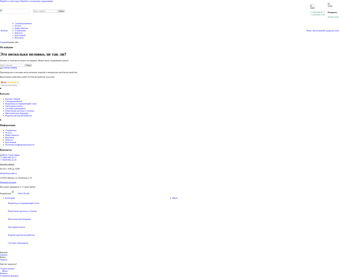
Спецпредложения (13, 101)
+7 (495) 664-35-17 (317, 12)
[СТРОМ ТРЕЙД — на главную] (8, 68)
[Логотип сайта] (14, 13)
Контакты (9, 137)
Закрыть (3, 255)
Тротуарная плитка (14, 106)
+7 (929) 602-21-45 (317, 15)
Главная (3, 42)
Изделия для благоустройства (18, 115)
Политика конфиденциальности (19, 145)
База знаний (10, 142)
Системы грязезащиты (15, 108)
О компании (10, 130)
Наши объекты (12, 135)
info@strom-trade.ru (8, 173)
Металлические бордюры (16, 113)
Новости (9, 140)
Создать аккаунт (7, 268)
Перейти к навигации (10, 1)
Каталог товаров (12, 99)
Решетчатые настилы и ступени (19, 111)
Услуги (8, 133)
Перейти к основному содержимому (36, 1)
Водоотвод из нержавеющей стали (21, 104)
